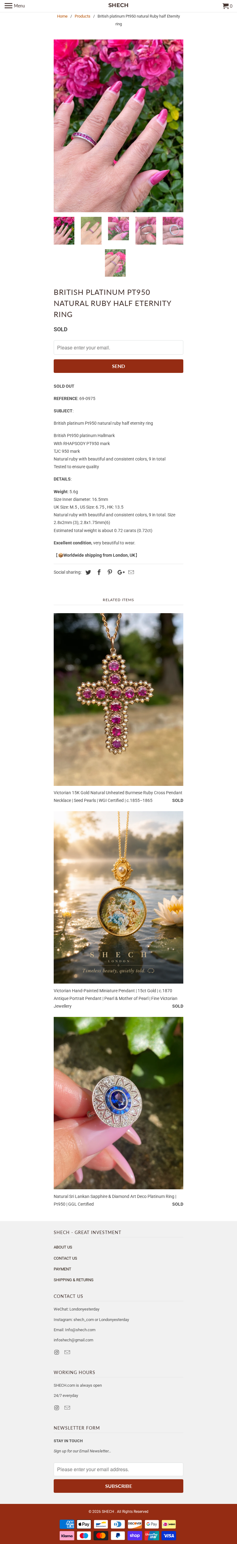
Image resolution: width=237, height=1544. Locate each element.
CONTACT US (65, 1258)
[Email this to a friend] (130, 572)
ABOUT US (63, 1247)
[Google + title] (119, 572)
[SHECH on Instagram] (57, 1352)
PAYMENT (62, 1269)
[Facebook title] (98, 572)
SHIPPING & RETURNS (74, 1280)
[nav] (15, 6)
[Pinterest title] (109, 572)
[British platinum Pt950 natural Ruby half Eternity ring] (118, 125)
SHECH (108, 1511)
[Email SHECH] (67, 1352)
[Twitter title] (87, 572)
